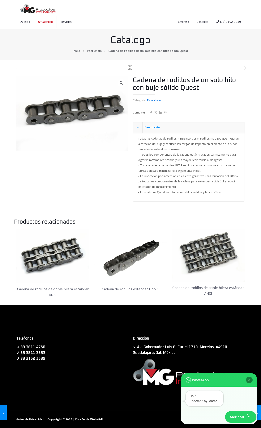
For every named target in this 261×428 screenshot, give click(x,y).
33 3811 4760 (32, 347)
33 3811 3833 (32, 353)
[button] (121, 83)
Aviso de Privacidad (30, 419)
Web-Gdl (96, 419)
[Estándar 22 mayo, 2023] (257, 412)
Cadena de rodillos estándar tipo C (130, 289)
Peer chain (94, 51)
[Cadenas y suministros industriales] (38, 8)
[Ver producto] (83, 233)
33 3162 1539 (32, 358)
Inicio (76, 51)
